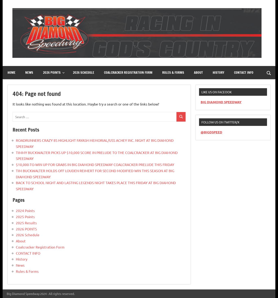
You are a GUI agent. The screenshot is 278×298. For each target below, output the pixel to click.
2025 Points (25, 216)
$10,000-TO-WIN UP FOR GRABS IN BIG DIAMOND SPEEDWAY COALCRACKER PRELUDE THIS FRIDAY (95, 164)
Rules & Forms (173, 72)
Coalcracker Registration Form (128, 72)
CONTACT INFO (243, 72)
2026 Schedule (83, 72)
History (218, 72)
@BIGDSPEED (211, 132)
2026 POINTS (26, 229)
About (198, 72)
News (29, 72)
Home (11, 72)
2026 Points (52, 72)
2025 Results (26, 223)
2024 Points (25, 210)
